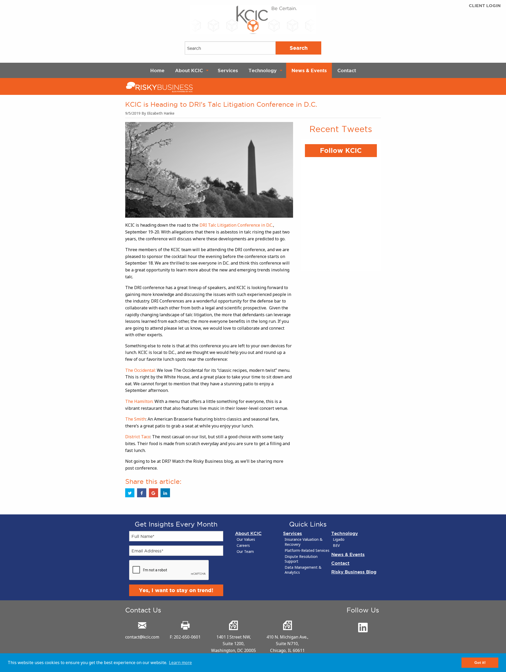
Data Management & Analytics (303, 570)
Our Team (245, 551)
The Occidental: (141, 370)
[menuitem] (157, 70)
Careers (243, 545)
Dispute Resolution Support (301, 559)
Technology (263, 70)
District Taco (137, 437)
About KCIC (189, 70)
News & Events (309, 70)
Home (157, 70)
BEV (336, 545)
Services (228, 70)
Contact (346, 70)
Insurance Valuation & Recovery (304, 542)
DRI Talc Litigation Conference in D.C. (236, 225)
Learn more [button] (180, 662)
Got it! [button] (480, 662)
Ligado (338, 539)
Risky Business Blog (353, 571)
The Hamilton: (139, 401)
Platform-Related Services (307, 550)
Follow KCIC (341, 150)
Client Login (485, 6)
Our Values (246, 539)
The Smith (135, 419)
